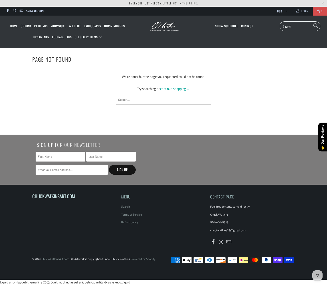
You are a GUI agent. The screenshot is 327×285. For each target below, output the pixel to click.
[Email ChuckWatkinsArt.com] (21, 11)
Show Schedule (226, 26)
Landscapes (92, 26)
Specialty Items (87, 36)
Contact (247, 26)
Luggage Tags (62, 36)
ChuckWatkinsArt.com (55, 259)
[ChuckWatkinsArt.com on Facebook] (7, 11)
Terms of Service (131, 214)
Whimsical (58, 26)
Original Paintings (34, 26)
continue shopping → (175, 88)
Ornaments (41, 36)
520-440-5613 (35, 11)
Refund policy (129, 222)
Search (125, 206)
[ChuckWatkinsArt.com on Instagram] (14, 11)
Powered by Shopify (143, 259)
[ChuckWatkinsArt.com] (163, 29)
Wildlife (75, 26)
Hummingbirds (114, 26)
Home (14, 26)
